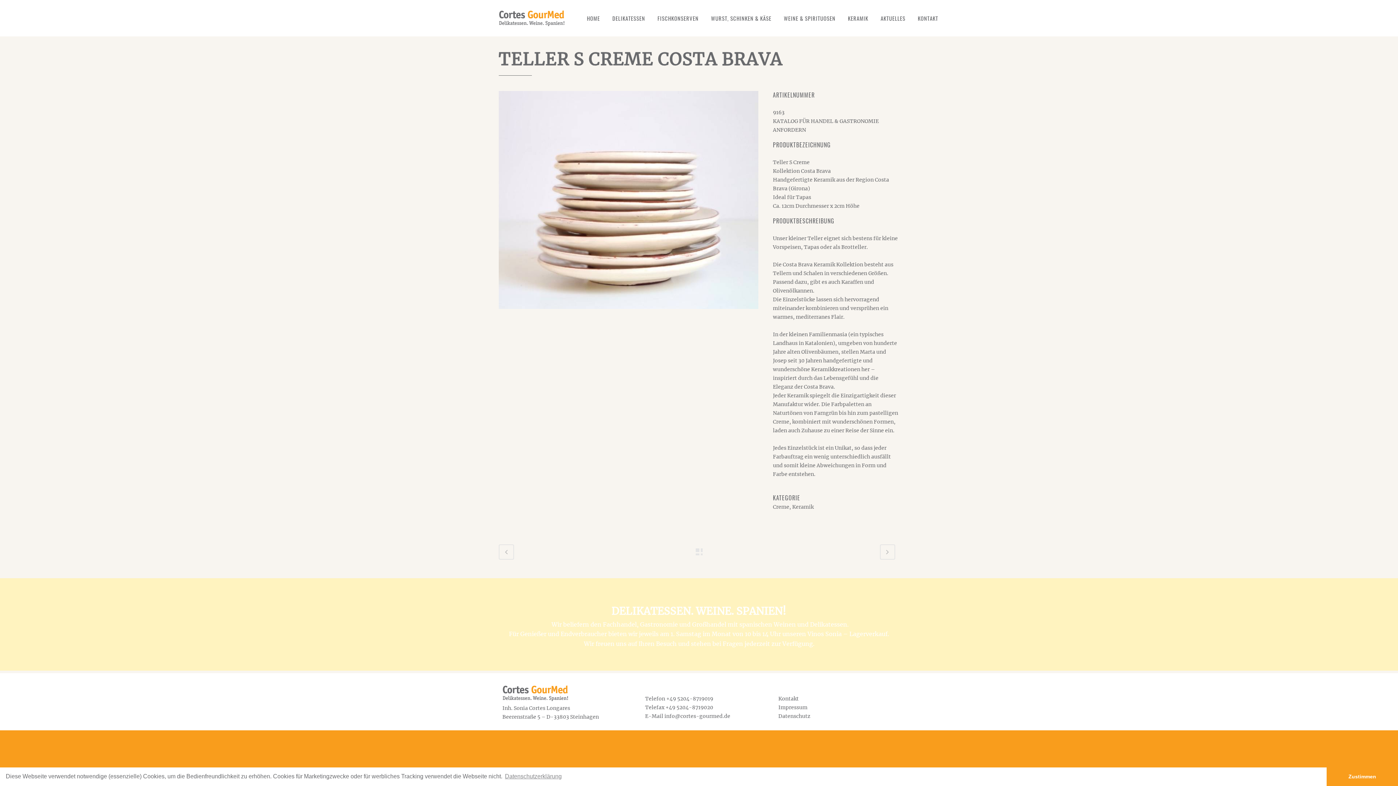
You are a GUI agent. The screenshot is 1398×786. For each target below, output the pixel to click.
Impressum (792, 707)
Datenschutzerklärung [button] (533, 776)
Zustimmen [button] (1362, 776)
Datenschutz (794, 716)
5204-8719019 (695, 698)
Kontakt (788, 698)
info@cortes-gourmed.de (697, 716)
